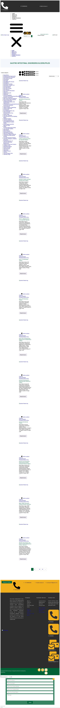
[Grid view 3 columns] (26, 73)
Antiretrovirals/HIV (7, 93)
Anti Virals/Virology (7, 88)
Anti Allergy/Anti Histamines (9, 77)
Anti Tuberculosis (6, 87)
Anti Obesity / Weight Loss (9, 85)
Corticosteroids (6, 106)
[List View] (36, 73)
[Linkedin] (29, 33)
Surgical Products (7, 151)
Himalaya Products (7, 118)
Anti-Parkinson (6, 89)
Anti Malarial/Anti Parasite (8, 81)
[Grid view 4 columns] (31, 73)
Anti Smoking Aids (7, 86)
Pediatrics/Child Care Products (9, 144)
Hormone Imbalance (7, 119)
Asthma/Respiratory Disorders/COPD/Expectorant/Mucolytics (12, 96)
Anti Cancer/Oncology (7, 78)
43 (42, 569)
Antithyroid (5, 94)
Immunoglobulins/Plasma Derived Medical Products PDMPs (8, 122)
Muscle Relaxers (6, 130)
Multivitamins (6, 129)
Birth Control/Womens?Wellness (10, 98)
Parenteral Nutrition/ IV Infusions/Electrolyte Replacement (8, 142)
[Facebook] (24, 33)
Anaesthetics (6, 75)
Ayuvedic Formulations (8, 97)
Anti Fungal (5, 80)
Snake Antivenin (6, 148)
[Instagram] (27, 33)
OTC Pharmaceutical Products (9, 137)
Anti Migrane (6, 82)
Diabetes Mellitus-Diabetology (9, 107)
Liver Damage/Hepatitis (8, 128)
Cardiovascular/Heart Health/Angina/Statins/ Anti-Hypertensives (9, 102)
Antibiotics (5, 91)
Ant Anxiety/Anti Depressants (9, 76)
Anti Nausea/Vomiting (7, 84)
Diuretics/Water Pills (7, 108)
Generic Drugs (6, 114)
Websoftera (3, 672)
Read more (23, 113)
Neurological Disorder (7, 132)
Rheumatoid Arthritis (7, 146)
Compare (21, 95)
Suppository (5, 149)
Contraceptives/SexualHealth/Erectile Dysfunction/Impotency (11, 105)
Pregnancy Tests (6, 145)
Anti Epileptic (6, 79)
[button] (16, 35)
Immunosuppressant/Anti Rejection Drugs (8, 125)
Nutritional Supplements (8, 133)
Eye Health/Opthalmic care (8, 110)
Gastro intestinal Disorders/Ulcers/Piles (8, 112)
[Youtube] (46, 673)
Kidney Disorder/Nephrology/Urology (9, 127)
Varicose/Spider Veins (8, 153)
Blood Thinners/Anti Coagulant (9, 99)
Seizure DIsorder (6, 147)
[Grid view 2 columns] (21, 73)
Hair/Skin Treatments (7, 115)
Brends (18, 670)
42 (39, 569)
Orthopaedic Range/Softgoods (9, 134)
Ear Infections (6, 109)
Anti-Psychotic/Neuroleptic (9, 90)
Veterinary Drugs (6, 154)
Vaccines (5, 152)
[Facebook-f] (39, 669)
